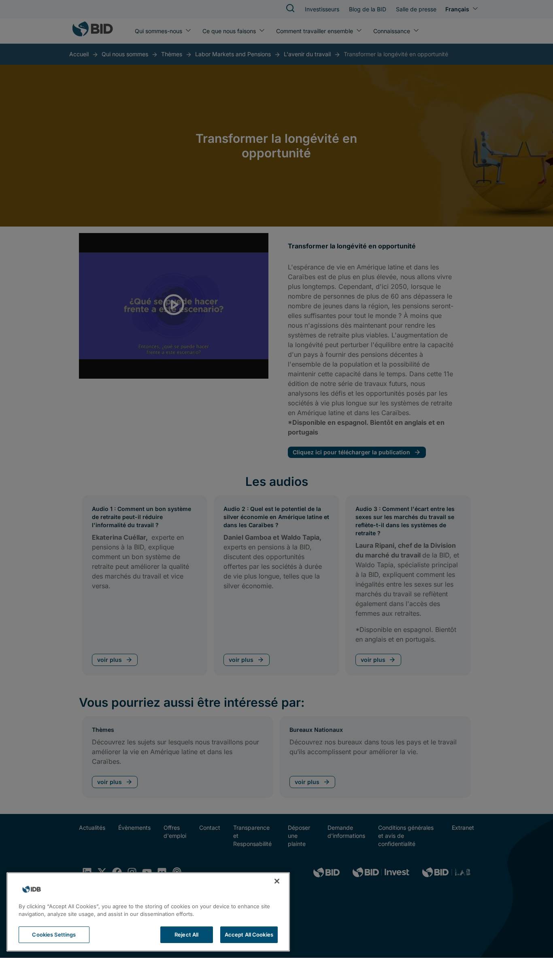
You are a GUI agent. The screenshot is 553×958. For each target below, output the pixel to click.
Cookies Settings (54, 934)
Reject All (186, 934)
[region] (148, 912)
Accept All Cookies (249, 934)
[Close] (277, 881)
